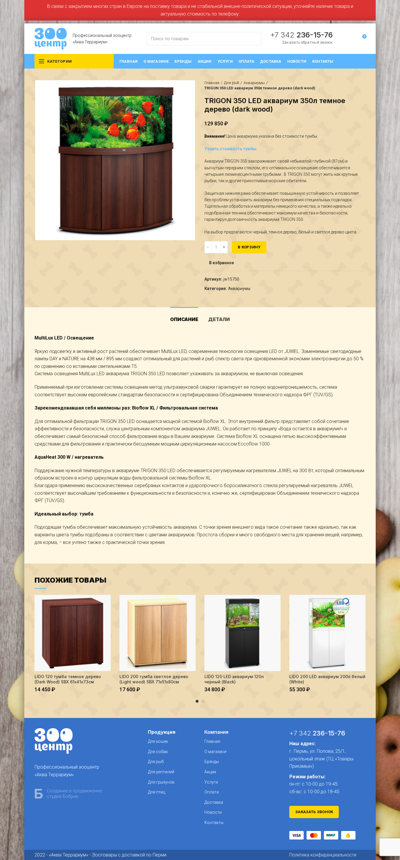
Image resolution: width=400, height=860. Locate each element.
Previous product (351, 85)
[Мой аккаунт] (351, 39)
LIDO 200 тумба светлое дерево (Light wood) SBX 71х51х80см (153, 679)
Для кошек (158, 741)
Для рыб (231, 83)
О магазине (215, 751)
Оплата (211, 792)
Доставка (213, 802)
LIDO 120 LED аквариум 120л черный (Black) (234, 679)
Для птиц (156, 792)
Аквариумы (254, 83)
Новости (213, 812)
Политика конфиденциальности (322, 855)
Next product (362, 85)
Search (253, 38)
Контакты (213, 822)
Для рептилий (161, 771)
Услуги (211, 782)
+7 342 (301, 34)
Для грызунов (161, 782)
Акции (210, 771)
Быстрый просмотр (106, 604)
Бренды (211, 761)
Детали (219, 319)
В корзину (249, 247)
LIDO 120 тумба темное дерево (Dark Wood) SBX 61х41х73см (68, 679)
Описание (184, 319)
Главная (211, 83)
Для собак (158, 751)
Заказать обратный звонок (307, 42)
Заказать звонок (314, 812)
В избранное (221, 263)
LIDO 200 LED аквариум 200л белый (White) (327, 679)
